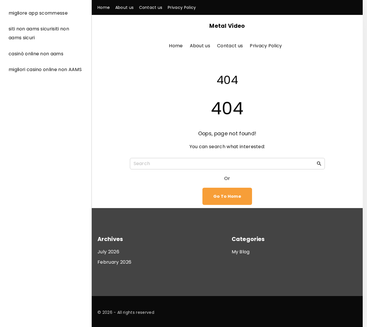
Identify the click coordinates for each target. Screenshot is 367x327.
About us (200, 45)
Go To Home (227, 196)
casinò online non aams (36, 53)
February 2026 (114, 262)
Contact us (230, 45)
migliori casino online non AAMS (45, 69)
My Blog (241, 251)
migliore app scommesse (38, 13)
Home (176, 45)
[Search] (319, 163)
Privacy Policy (266, 45)
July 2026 (108, 251)
